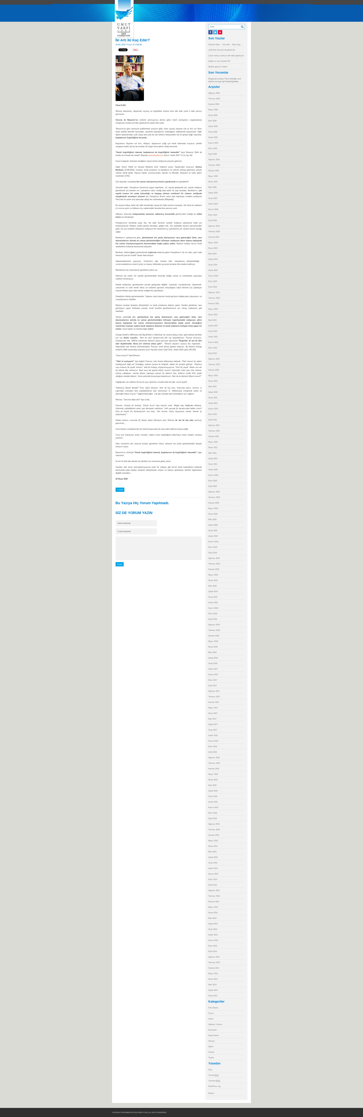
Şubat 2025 (213, 193)
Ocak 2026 (212, 132)
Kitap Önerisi (213, 1035)
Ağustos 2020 (214, 492)
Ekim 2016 (212, 746)
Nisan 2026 (213, 115)
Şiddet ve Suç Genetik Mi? (219, 61)
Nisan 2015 (213, 846)
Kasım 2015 (213, 807)
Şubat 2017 (213, 724)
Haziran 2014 (213, 901)
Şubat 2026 (213, 126)
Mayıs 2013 (213, 973)
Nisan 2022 (213, 381)
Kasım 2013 (213, 940)
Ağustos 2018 (214, 625)
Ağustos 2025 (214, 159)
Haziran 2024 (213, 237)
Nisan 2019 (213, 580)
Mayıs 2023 (213, 309)
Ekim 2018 (212, 614)
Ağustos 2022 (214, 359)
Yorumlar (214, 1081)
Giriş (210, 1070)
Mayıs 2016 (213, 774)
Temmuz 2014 (214, 896)
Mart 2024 (212, 254)
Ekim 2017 (212, 680)
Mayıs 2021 (213, 442)
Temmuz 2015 (214, 829)
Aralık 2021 (213, 403)
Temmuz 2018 (214, 630)
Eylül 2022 (212, 353)
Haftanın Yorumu (215, 1024)
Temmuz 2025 (214, 165)
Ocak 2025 (212, 198)
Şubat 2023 (213, 326)
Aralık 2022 (213, 337)
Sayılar (211, 1052)
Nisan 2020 (213, 514)
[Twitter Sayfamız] (215, 34)
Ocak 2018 (212, 663)
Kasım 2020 (213, 475)
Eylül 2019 (212, 553)
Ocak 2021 (212, 464)
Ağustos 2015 (214, 824)
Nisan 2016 (213, 780)
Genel (210, 1019)
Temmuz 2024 (214, 231)
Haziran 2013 (213, 968)
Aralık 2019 (213, 536)
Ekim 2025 (212, 148)
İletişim (211, 1093)
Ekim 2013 (212, 946)
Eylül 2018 (212, 619)
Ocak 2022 (212, 398)
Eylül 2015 (212, 818)
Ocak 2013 (212, 996)
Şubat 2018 (213, 658)
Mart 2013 (212, 985)
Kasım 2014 (213, 874)
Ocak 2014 (212, 929)
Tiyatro (211, 1058)
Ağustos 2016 (214, 757)
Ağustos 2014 (214, 890)
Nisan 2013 (213, 979)
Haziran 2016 (213, 769)
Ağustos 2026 (214, 93)
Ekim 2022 (212, 348)
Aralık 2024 (213, 204)
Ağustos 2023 (214, 292)
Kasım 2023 (213, 276)
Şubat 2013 (213, 990)
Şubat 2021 (213, 458)
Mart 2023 (212, 320)
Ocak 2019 (212, 597)
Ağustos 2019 (214, 558)
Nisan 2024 (213, 248)
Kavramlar (212, 1030)
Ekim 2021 (212, 414)
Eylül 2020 (212, 486)
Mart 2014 (212, 918)
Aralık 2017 (213, 669)
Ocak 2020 (212, 530)
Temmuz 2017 (214, 697)
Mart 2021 (212, 453)
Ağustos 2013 (214, 957)
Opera (210, 1046)
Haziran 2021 (213, 436)
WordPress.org (214, 1086)
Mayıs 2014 (213, 907)
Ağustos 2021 (214, 425)
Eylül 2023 (212, 287)
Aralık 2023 (213, 270)
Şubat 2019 (213, 591)
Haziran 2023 (213, 303)
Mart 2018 (212, 652)
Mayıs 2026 (213, 110)
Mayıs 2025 (213, 176)
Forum (129, 45)
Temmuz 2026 (214, 99)
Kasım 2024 (213, 209)
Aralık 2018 (213, 602)
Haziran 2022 (213, 370)
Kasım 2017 (213, 674)
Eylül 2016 (212, 752)
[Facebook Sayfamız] (210, 34)
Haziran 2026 (213, 104)
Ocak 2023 (212, 331)
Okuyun (211, 1041)
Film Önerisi (213, 1008)
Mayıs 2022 (213, 375)
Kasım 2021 (213, 409)
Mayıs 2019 (213, 575)
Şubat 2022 (213, 392)
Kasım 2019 (213, 542)
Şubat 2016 (213, 791)
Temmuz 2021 (214, 431)
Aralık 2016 (213, 735)
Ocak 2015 (212, 863)
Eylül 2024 (212, 220)
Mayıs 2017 (213, 708)
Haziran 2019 (213, 569)
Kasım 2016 (213, 741)
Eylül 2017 (212, 686)
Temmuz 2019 (214, 564)
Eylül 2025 (212, 154)
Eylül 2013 (212, 951)
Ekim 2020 (212, 481)
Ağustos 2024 (214, 226)
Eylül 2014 (212, 885)
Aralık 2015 (213, 802)
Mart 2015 (212, 852)
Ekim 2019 (212, 547)
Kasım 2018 (213, 608)
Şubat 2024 (213, 259)
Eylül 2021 (212, 420)
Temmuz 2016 (214, 763)
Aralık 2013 (213, 935)
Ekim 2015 (212, 813)
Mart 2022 (212, 386)
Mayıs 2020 (213, 508)
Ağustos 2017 (214, 691)
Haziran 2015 (213, 835)
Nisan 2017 (213, 713)
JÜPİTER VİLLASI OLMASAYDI (221, 50)
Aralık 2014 (213, 868)
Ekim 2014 (212, 879)
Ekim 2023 (212, 281)
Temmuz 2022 (214, 364)
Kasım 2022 (213, 342)
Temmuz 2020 (214, 497)
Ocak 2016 (212, 796)
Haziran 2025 (213, 171)
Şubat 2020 (213, 525)
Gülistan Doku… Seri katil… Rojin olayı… (225, 44)
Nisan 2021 (213, 447)
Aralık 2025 (213, 137)
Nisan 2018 (213, 647)
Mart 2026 (212, 121)
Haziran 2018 (213, 636)
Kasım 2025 (213, 143)
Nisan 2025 (213, 182)
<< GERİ (120, 490)
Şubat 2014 (213, 924)
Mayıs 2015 (213, 841)
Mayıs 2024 (213, 243)
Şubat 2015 (213, 857)
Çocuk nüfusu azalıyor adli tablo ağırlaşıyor (226, 56)
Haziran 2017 (213, 702)
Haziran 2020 (213, 503)
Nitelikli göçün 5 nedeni (217, 67)
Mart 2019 (212, 586)
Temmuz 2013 (214, 962)
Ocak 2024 (212, 265)
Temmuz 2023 (214, 298)
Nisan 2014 (213, 913)
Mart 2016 (212, 785)
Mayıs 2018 (213, 641)
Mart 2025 (212, 187)
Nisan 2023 (213, 315)
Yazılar (213, 1075)
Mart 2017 (212, 719)
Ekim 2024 (212, 215)
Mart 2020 (212, 519)
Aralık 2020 (213, 470)
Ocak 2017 (212, 730)
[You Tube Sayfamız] (220, 34)
